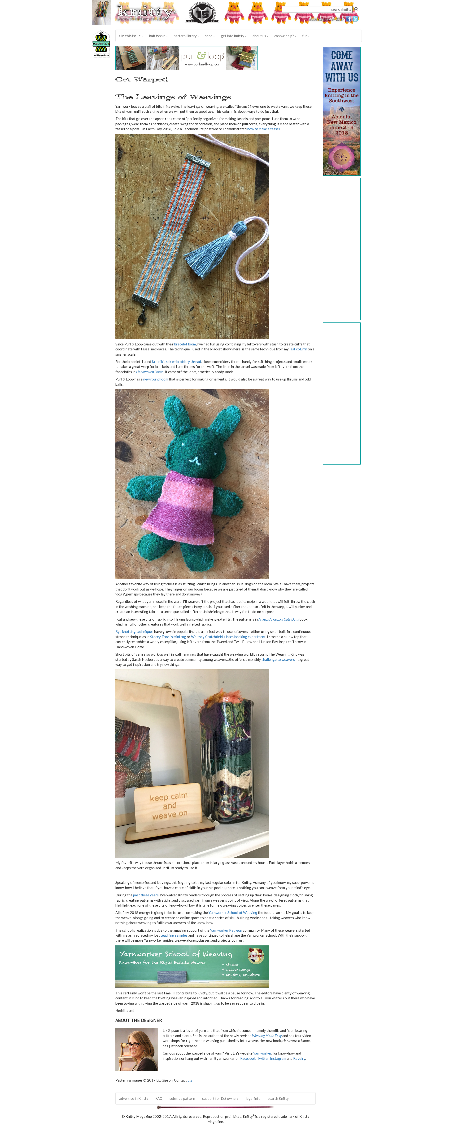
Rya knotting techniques (134, 631)
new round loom (155, 379)
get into (232, 36)
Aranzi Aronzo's (279, 619)
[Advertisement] (342, 249)
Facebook (248, 1058)
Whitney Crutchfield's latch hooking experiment (228, 637)
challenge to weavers (278, 659)
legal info (253, 1098)
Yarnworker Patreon (226, 930)
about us (259, 36)
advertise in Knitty (133, 1098)
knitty (146, 10)
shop (209, 36)
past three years (146, 895)
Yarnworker (262, 1053)
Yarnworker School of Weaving (233, 912)
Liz (190, 1080)
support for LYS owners (220, 1098)
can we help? (284, 36)
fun (304, 36)
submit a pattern (182, 1098)
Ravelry (299, 1058)
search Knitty (278, 1098)
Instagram (278, 1058)
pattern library (185, 36)
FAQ (158, 1098)
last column (298, 349)
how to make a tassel (263, 129)
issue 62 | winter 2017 (326, 19)
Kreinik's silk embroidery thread (176, 361)
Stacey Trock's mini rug (168, 637)
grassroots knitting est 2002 (141, 19)
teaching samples (174, 935)
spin (157, 36)
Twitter (263, 1058)
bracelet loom (185, 344)
